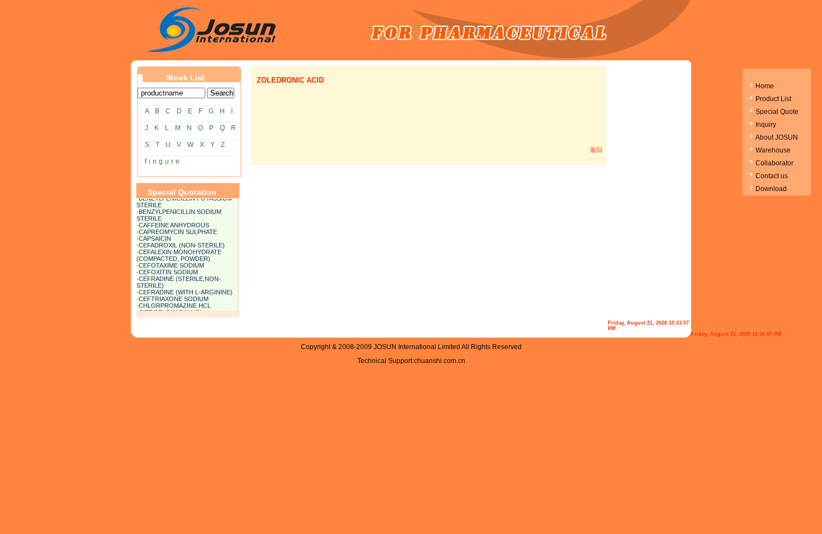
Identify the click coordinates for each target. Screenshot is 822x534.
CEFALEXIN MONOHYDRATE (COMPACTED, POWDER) (178, 254)
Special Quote (777, 112)
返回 (596, 149)
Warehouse (773, 150)
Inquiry (765, 124)
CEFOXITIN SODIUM (168, 271)
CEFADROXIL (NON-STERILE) (182, 244)
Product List (773, 99)
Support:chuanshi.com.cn (426, 361)
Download (771, 189)
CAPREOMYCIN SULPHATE (178, 230)
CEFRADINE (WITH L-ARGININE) (186, 291)
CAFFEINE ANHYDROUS (174, 224)
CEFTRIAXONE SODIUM (174, 297)
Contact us (771, 176)
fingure (163, 161)
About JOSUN (776, 137)
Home (764, 86)
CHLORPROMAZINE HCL (175, 304)
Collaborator (774, 163)
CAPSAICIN (155, 237)
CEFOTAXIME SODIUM (171, 264)
